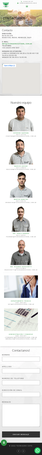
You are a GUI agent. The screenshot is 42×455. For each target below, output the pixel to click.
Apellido (7, 367)
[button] (27, 6)
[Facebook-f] (18, 451)
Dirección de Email (12, 390)
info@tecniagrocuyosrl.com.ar (17, 44)
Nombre (6, 355)
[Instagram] (23, 451)
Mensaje (6, 402)
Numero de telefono (13, 378)
